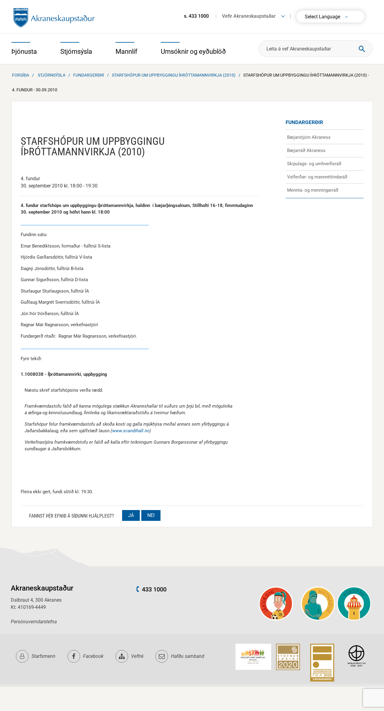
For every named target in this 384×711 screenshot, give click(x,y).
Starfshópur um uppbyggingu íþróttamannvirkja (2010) (174, 75)
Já (131, 515)
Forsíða (20, 75)
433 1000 (154, 589)
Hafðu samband (187, 656)
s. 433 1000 (196, 16)
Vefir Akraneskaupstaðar (249, 16)
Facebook (93, 656)
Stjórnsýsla (51, 75)
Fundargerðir (88, 75)
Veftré (137, 656)
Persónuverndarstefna (34, 621)
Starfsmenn (44, 656)
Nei (150, 515)
